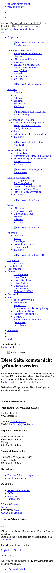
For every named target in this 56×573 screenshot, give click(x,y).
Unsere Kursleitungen (24, 280)
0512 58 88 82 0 (18, 421)
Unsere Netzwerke (23, 288)
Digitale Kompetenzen (18, 177)
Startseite (5, 347)
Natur (10, 205)
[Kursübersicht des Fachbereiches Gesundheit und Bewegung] (31, 114)
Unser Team (20, 277)
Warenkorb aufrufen (17, 569)
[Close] (14, 556)
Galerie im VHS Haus (24, 311)
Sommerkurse (20, 302)
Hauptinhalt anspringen (29, 29)
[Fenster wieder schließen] (2, 526)
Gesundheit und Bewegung (20, 119)
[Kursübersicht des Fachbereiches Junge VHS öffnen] (29, 255)
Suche (10, 339)
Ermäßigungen (21, 325)
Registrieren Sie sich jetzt (13, 550)
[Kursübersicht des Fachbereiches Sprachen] (28, 84)
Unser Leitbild (21, 285)
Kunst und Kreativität (18, 150)
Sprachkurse (20, 305)
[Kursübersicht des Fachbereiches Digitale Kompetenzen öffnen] (31, 172)
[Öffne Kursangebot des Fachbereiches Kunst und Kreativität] (31, 145)
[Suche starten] (2, 23)
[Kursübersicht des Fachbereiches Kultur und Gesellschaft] (31, 45)
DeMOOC (19, 316)
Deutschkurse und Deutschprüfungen (32, 308)
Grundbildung (14, 268)
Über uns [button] (11, 271)
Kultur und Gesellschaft (19, 50)
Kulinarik (12, 232)
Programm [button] (12, 37)
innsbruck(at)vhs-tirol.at (21, 424)
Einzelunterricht (15, 266)
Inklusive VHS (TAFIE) (26, 314)
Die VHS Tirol (21, 274)
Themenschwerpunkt (24, 299)
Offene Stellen (21, 283)
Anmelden (6, 539)
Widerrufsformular (10, 504)
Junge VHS (13, 260)
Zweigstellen (13, 294)
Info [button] (9, 297)
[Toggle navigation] (2, 32)
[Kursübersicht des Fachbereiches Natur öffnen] (27, 200)
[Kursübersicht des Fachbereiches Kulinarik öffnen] (28, 227)
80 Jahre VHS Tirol (23, 291)
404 (12, 347)
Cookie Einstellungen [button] (11, 512)
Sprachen (12, 89)
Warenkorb (12, 330)
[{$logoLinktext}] (9, 29)
